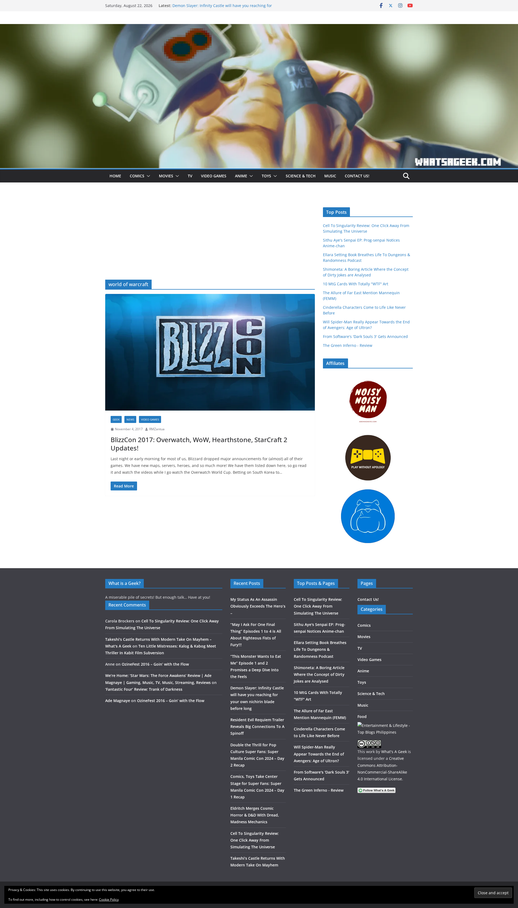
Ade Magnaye (117, 700)
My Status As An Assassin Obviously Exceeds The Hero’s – (257, 606)
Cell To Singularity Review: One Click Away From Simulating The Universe (254, 840)
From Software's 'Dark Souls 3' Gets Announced (365, 336)
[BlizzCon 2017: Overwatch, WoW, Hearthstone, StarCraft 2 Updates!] (210, 352)
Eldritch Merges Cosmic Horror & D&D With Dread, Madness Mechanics (254, 815)
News (130, 419)
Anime (241, 175)
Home (115, 175)
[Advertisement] (210, 239)
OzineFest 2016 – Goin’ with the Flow (155, 664)
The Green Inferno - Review (347, 345)
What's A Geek (394, 751)
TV (190, 175)
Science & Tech (301, 175)
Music (330, 175)
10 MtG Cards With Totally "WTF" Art (355, 283)
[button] (147, 176)
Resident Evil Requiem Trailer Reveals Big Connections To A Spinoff (257, 726)
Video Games (213, 175)
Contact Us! (357, 175)
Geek (116, 419)
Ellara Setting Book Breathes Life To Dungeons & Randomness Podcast (320, 649)
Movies (166, 175)
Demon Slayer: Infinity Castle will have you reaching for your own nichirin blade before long (222, 8)
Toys (266, 175)
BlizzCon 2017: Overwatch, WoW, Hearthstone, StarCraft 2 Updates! (199, 443)
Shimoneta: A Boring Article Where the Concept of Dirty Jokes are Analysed (319, 674)
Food (362, 716)
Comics (137, 175)
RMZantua (157, 429)
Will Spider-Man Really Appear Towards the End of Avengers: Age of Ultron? (319, 753)
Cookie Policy (109, 899)
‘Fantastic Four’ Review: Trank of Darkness (143, 689)
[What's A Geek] (259, 28)
